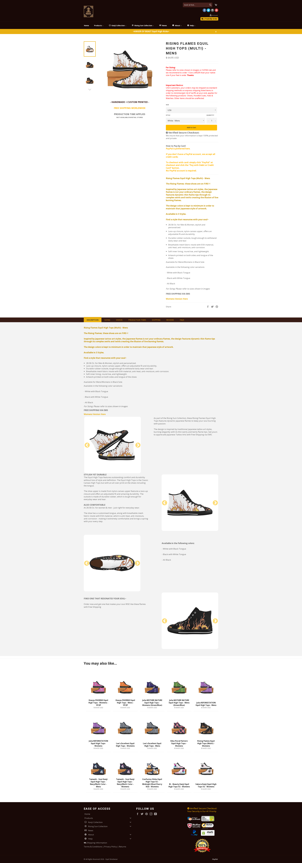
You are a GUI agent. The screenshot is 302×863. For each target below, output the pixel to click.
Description (93, 320)
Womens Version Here (177, 298)
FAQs (182, 320)
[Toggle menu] (130, 818)
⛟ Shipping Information (95, 842)
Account (215, 15)
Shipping (156, 320)
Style (168, 115)
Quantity (210, 115)
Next (138, 445)
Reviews (170, 320)
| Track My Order (210, 19)
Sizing (107, 320)
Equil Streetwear (112, 859)
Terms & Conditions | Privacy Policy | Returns (105, 846)
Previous (87, 445)
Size (167, 105)
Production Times (137, 320)
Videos (119, 320)
